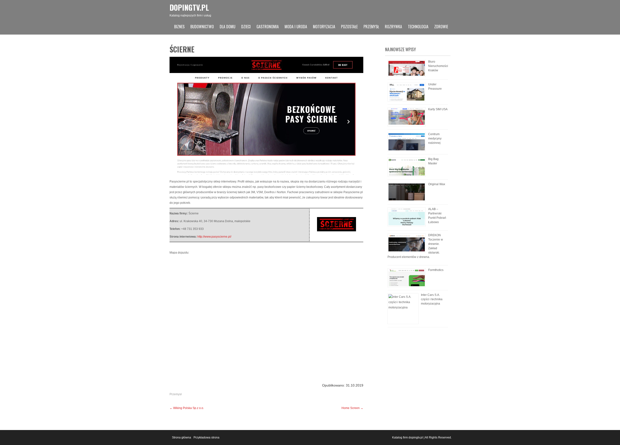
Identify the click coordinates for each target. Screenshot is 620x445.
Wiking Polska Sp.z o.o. (187, 408)
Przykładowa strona (206, 437)
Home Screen (352, 408)
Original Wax (436, 184)
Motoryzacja (324, 26)
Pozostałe (349, 26)
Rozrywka (393, 26)
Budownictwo (202, 26)
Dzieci (246, 26)
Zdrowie (441, 26)
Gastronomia (267, 26)
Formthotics (435, 270)
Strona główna (181, 437)
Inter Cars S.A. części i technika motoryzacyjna (431, 299)
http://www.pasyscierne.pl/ (214, 236)
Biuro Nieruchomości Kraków (438, 66)
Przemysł (371, 26)
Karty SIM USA (438, 109)
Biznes (179, 26)
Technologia (418, 26)
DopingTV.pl (189, 7)
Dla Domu (227, 26)
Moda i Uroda (296, 26)
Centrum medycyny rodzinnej (435, 138)
